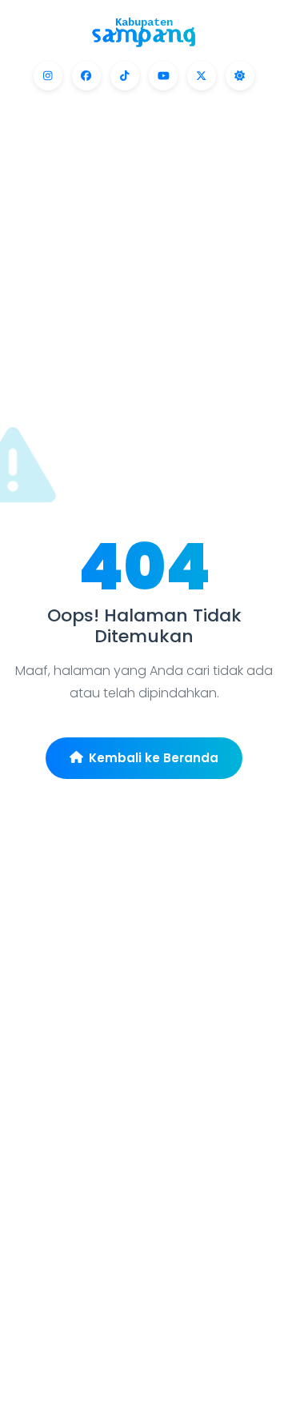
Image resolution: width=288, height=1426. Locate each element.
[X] (201, 76)
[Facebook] (86, 76)
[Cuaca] (240, 76)
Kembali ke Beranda (153, 757)
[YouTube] (163, 76)
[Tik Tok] (124, 76)
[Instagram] (48, 76)
